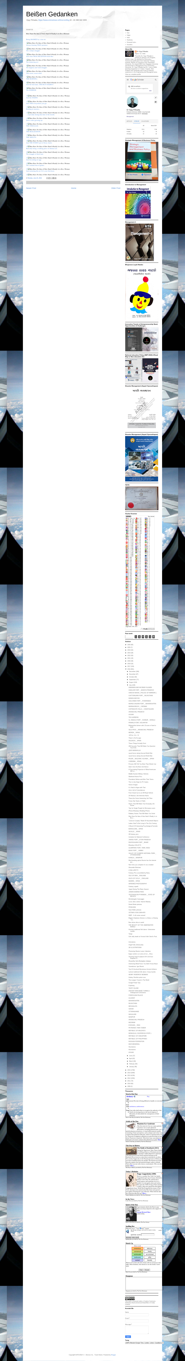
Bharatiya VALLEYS (135, 845)
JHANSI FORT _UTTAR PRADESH (140, 839)
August (131, 682)
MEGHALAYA (133, 1006)
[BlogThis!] (49, 178)
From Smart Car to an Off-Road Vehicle (141, 793)
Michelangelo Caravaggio (136, 899)
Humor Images (133, 785)
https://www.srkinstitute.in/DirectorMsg (53, 20)
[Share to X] (51, 178)
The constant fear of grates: (35, 165)
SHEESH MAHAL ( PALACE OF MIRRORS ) (143, 693)
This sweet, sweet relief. (34, 73)
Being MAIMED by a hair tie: (36, 39)
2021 (129, 658)
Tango (130, 934)
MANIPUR (132, 1017)
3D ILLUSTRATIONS (135, 947)
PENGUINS (132, 907)
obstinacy (129, 1096)
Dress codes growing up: (34, 120)
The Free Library (145, 1222)
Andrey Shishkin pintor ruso (137, 977)
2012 (129, 1078)
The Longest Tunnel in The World (139, 980)
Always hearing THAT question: (37, 45)
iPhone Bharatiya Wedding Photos (139, 811)
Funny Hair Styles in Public (137, 801)
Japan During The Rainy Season (139, 889)
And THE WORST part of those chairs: (39, 143)
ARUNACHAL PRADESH (136, 712)
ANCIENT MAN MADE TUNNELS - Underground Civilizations (139, 991)
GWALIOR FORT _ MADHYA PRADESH (141, 690)
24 (27, 174)
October (131, 677)
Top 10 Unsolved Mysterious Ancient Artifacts (143, 969)
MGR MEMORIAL (134, 1044)
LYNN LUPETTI (133, 870)
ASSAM (131, 714)
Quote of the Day (130, 1222)
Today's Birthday (130, 1195)
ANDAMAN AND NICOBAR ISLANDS (140, 687)
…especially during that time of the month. (40, 115)
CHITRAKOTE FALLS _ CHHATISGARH (141, 709)
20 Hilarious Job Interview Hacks (139, 795)
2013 (129, 1075)
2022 (129, 655)
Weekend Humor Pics (135, 776)
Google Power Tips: (135, 983)
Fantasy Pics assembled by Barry (139, 873)
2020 (129, 661)
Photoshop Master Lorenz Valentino (140, 951)
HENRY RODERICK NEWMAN (138, 974)
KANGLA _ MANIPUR (135, 857)
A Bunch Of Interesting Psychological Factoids (143, 826)
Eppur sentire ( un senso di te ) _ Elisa (140, 954)
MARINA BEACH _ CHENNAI (138, 706)
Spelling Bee (129, 1239)
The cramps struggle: (33, 51)
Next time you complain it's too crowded (141, 865)
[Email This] (47, 178)
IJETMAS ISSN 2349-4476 (137, 912)
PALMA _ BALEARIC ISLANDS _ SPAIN (141, 758)
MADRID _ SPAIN (134, 881)
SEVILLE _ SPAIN (134, 831)
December (132, 671)
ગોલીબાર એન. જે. (134, 735)
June (131, 1055)
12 (27, 107)
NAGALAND (132, 1014)
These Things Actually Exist (137, 743)
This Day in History (130, 1167)
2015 (129, 1070)
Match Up (128, 1272)
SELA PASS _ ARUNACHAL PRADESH (141, 730)
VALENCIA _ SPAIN (135, 740)
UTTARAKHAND (134, 1011)
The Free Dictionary (146, 1117)
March (131, 1061)
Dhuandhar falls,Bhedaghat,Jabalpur (140, 961)
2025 (129, 647)
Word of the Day (130, 1117)
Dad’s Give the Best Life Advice (138, 767)
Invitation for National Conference (139, 837)
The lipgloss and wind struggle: (36, 67)
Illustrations (132, 1047)
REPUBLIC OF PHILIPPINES (138, 1039)
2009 (129, 1086)
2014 (129, 1073)
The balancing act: (32, 62)
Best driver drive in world (136, 922)
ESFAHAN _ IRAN (134, 1025)
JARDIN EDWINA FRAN (136, 892)
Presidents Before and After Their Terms (141, 779)
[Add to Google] (162, 1228)
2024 (129, 650)
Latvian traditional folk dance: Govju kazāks (142, 972)
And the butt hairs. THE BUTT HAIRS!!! (40, 84)
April (130, 1058)
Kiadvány (130, 40)
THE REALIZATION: (33, 131)
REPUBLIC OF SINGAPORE (138, 1036)
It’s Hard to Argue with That (137, 787)
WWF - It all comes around (137, 915)
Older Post (115, 188)
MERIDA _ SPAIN (134, 732)
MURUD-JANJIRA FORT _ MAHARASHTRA (142, 704)
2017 (129, 666)
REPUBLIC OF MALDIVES (137, 1030)
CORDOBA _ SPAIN (135, 761)
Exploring (131, 985)
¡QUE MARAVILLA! (135, 750)
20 (27, 152)
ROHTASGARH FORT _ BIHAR (138, 842)
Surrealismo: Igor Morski (136, 966)
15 (27, 124)
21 (27, 158)
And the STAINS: (32, 98)
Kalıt (128, 37)
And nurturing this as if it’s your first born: (40, 171)
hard (142, 1228)
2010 (129, 1083)
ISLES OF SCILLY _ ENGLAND (138, 878)
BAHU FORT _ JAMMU (136, 850)
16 (27, 129)
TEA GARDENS (134, 717)
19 (27, 146)
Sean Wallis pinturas (135, 910)
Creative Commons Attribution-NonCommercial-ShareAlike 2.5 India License (140, 1302)
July (130, 685)
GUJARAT (132, 998)
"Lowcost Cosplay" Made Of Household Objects (143, 821)
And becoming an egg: (33, 160)
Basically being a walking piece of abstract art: (41, 148)
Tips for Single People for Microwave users (142, 808)
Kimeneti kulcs (131, 42)
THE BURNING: (31, 79)
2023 (129, 653)
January (131, 1066)
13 (27, 113)
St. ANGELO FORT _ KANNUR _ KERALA (142, 720)
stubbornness (140, 1106)
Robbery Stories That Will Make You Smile (142, 813)
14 (27, 118)
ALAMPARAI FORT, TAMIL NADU (139, 848)
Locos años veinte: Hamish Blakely (140, 902)
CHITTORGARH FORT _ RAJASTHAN (141, 695)
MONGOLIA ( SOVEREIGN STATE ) (140, 1033)
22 (27, 163)
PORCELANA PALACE (136, 995)
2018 (129, 663)
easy (138, 1228)
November (132, 674)
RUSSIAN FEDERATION (136, 1041)
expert (147, 1228)
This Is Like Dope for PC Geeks (138, 782)
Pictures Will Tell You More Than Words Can (142, 764)
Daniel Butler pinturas (135, 904)
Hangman (128, 1291)
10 (27, 96)
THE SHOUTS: (31, 137)
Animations (132, 942)
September (132, 679)
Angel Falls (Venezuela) (136, 945)
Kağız (129, 35)
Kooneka (129, 44)
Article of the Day (130, 1141)
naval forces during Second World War (140, 753)
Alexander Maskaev (135, 867)
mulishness (132, 1106)
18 (27, 141)
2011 (129, 1081)
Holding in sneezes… (33, 109)
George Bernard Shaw (144, 1212)
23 (27, 169)
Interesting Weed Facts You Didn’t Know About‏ (143, 964)
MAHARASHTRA (134, 1001)
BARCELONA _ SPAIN (136, 829)
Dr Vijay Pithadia (142, 51)
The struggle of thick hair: (34, 154)
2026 (129, 644)
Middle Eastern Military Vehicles (138, 774)
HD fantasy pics (134, 834)
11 (27, 101)
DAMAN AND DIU (134, 698)
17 (27, 135)
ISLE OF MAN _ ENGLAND (137, 875)
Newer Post (31, 188)
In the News (128, 1200)
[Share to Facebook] (53, 178)
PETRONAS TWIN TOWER (137, 1028)
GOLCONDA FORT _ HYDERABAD (140, 701)
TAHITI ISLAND (133, 988)
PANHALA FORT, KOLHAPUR (138, 722)
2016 (129, 669)
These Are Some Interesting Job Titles (140, 798)
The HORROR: (31, 90)
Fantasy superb (133, 886)
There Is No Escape (135, 738)
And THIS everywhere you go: (36, 103)
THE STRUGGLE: (32, 126)
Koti (128, 33)
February (132, 1064)
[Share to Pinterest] (55, 178)
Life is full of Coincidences (137, 790)
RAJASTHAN (133, 1003)
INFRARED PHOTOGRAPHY (138, 884)
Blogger (113, 1355)
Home (73, 188)
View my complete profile (133, 74)
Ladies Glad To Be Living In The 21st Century (143, 823)
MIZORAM (132, 1022)
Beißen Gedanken (52, 14)
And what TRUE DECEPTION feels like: (39, 56)
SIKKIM (131, 1009)
